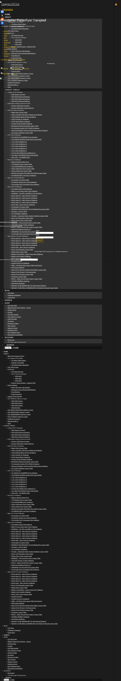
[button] (6, 9)
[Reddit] (2, 19)
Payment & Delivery (10, 47)
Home (5, 31)
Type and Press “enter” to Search (10, 259)
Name (38, 230)
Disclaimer (7, 53)
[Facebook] (2, 12)
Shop (5, 44)
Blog (5, 38)
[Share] (2, 23)
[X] (2, 15)
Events (6, 40)
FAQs (5, 35)
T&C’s (5, 51)
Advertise (6, 33)
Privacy (6, 49)
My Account (7, 42)
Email (37, 235)
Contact (6, 56)
